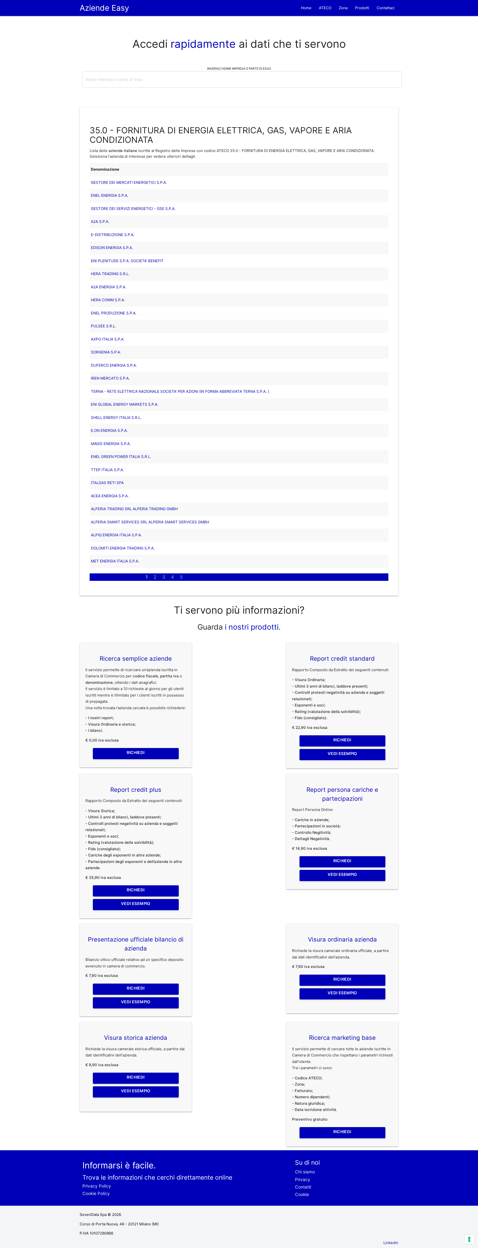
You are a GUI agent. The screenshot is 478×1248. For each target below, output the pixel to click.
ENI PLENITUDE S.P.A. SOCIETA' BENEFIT (127, 260)
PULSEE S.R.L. (103, 326)
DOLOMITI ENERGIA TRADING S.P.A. (123, 548)
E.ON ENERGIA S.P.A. (109, 430)
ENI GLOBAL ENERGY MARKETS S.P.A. (124, 404)
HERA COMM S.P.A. (108, 300)
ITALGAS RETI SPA (107, 482)
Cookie (302, 1194)
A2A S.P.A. (100, 221)
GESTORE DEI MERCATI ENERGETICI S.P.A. (129, 182)
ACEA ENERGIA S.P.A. (110, 496)
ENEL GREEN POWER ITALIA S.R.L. (121, 456)
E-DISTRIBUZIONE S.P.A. (112, 234)
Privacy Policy (96, 1186)
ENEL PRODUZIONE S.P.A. (113, 313)
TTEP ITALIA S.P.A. (107, 469)
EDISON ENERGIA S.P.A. (112, 247)
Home (306, 7)
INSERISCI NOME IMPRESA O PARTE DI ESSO (239, 68)
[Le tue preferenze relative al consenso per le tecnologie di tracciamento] (469, 1239)
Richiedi (135, 752)
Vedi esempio (342, 753)
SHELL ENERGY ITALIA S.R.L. (116, 417)
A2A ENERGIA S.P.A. (108, 287)
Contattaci (386, 7)
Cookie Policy (96, 1193)
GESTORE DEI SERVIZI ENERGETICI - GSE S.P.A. (133, 208)
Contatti (303, 1187)
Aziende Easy (104, 8)
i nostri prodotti (251, 626)
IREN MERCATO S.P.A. (110, 378)
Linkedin (390, 1242)
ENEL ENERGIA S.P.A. (109, 195)
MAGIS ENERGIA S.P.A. (111, 443)
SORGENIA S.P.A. (106, 352)
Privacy (302, 1179)
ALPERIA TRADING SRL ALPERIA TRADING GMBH (134, 508)
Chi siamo (305, 1171)
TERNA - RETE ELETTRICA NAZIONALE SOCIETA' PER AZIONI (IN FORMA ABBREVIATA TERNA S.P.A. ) (180, 391)
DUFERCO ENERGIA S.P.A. (114, 365)
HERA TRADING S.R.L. (110, 273)
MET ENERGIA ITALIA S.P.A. (115, 561)
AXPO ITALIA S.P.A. (107, 339)
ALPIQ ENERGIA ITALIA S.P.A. (116, 535)
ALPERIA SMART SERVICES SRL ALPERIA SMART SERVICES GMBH (150, 522)
